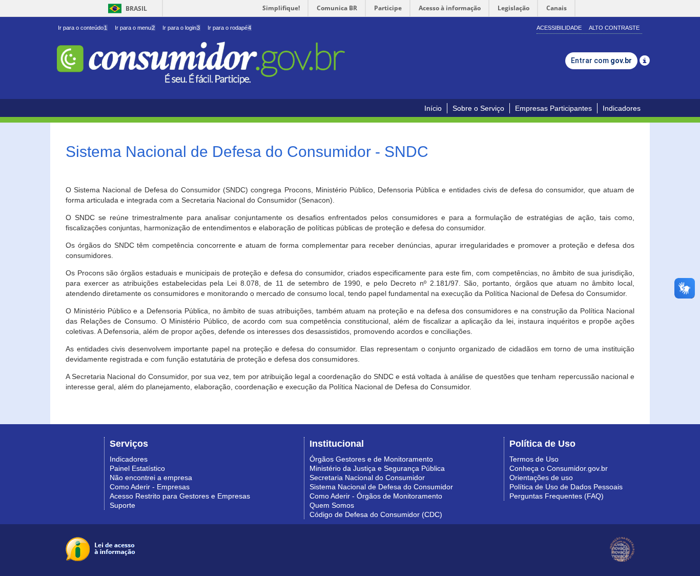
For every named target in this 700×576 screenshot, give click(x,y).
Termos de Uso (534, 459)
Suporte (122, 505)
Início (433, 108)
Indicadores (622, 108)
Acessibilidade (559, 28)
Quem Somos (332, 505)
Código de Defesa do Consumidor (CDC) (376, 514)
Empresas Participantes (553, 108)
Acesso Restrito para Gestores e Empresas (180, 496)
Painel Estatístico (137, 468)
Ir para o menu (135, 28)
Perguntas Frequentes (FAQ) (556, 496)
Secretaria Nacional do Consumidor (367, 477)
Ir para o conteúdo (82, 28)
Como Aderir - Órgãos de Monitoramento (376, 496)
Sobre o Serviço (478, 108)
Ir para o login (181, 28)
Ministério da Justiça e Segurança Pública (377, 468)
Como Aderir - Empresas (150, 487)
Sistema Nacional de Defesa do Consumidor (381, 487)
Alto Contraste (614, 28)
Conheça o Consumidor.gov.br (558, 468)
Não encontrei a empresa (151, 477)
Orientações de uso (541, 477)
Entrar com (601, 60)
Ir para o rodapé (229, 28)
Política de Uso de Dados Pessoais (566, 487)
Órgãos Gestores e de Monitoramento (371, 459)
